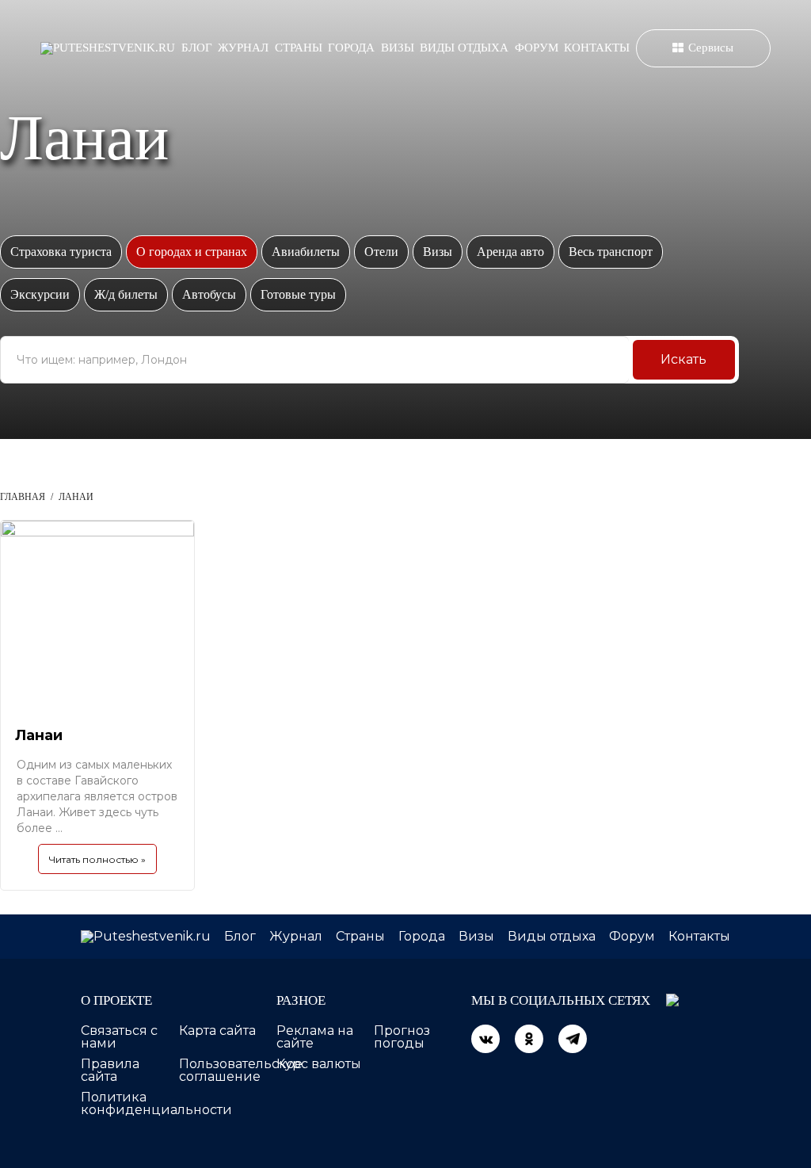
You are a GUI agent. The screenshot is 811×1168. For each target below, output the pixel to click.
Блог (196, 47)
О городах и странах (191, 251)
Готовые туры (298, 294)
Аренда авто (510, 251)
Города (351, 47)
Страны (298, 47)
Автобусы (209, 294)
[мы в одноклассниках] (529, 1039)
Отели (381, 251)
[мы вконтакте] (485, 1039)
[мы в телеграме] (572, 1039)
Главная (22, 496)
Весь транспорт (611, 251)
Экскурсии (40, 294)
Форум (536, 47)
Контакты (597, 47)
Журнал (243, 47)
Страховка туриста (61, 251)
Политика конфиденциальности (156, 1103)
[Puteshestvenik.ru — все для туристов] (107, 48)
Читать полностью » (97, 859)
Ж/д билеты (126, 294)
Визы (397, 47)
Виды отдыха (464, 47)
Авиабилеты (306, 251)
